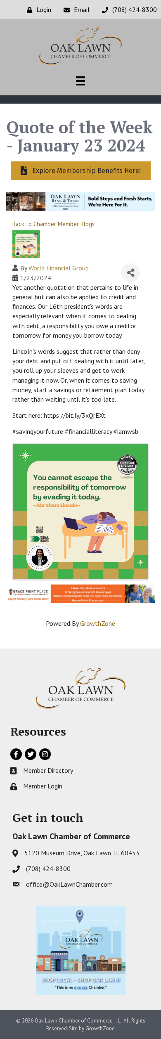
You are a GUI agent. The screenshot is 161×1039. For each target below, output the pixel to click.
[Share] (130, 272)
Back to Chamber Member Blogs (53, 224)
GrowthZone (97, 623)
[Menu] (80, 81)
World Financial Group (58, 268)
